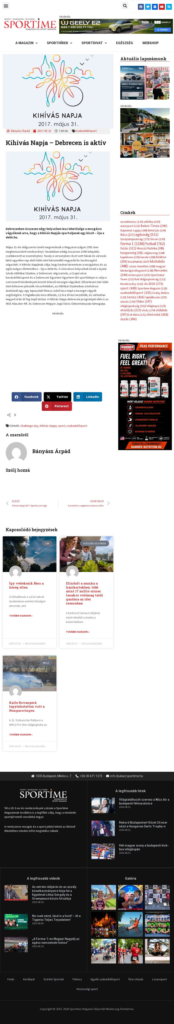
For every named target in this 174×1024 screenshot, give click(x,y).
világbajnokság (133, 306)
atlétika (152, 222)
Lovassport (159, 979)
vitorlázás (130, 310)
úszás (128, 319)
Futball (155, 243)
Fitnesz (77, 979)
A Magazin (24, 43)
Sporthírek (57, 43)
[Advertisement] (58, 345)
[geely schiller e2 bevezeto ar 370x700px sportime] (145, 154)
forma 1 (132, 243)
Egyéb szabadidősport (105, 979)
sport (61, 426)
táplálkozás (156, 297)
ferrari (157, 239)
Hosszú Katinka (150, 248)
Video (144, 301)
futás (128, 248)
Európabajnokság (135, 239)
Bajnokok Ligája (133, 230)
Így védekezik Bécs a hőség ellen (26, 585)
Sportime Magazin (152, 288)
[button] (5, 5)
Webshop (150, 43)
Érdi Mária (136, 315)
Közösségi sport (87, 989)
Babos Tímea (153, 226)
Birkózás (157, 230)
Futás (10, 979)
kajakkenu (130, 257)
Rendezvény (131, 284)
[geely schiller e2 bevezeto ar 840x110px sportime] (116, 26)
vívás (148, 310)
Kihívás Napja (48, 426)
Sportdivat (92, 43)
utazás (128, 301)
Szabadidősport (86, 131)
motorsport (139, 275)
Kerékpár (29, 979)
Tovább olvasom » (20, 615)
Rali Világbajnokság (150, 279)
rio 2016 (153, 284)
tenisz (136, 297)
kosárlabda (138, 261)
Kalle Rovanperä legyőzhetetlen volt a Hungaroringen (27, 707)
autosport (130, 226)
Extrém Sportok (54, 979)
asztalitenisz (131, 222)
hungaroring (131, 253)
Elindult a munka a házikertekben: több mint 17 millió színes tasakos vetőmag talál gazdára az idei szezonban (84, 593)
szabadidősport (77, 426)
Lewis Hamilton (142, 266)
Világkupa (156, 306)
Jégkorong (154, 253)
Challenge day (29, 426)
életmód (157, 314)
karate (148, 257)
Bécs (127, 235)
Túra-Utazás (135, 979)
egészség (147, 234)
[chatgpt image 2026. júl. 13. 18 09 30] (145, 396)
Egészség (124, 43)
